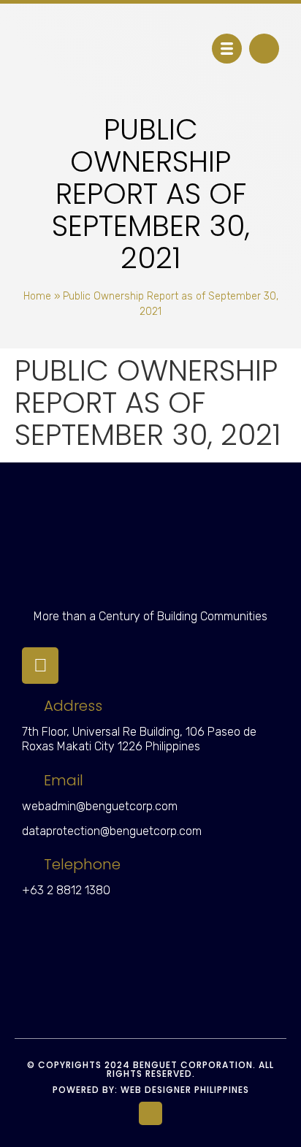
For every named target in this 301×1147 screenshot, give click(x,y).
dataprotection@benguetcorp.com (112, 831)
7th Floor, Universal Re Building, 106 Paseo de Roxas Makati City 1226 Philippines (139, 739)
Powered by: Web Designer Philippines (151, 1089)
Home (37, 296)
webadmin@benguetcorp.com (100, 806)
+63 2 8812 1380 (66, 890)
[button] (264, 49)
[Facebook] (40, 665)
